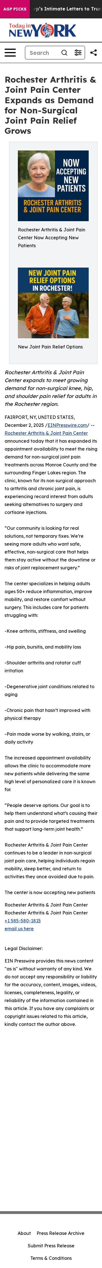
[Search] (64, 52)
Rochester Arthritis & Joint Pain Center (46, 433)
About (24, 1233)
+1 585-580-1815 (23, 920)
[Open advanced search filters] (78, 52)
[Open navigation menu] (10, 52)
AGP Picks (14, 9)
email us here (19, 928)
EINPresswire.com (67, 425)
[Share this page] (93, 52)
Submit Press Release (51, 1245)
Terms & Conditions (51, 1258)
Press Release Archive (60, 1233)
